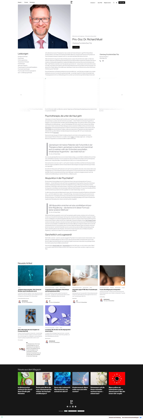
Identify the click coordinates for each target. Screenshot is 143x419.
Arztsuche (92, 2)
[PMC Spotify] (75, 406)
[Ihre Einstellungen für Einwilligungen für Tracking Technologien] (2, 417)
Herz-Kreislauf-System (91, 220)
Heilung (72, 137)
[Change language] (116, 3)
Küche (49, 129)
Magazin (19, 2)
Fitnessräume (48, 127)
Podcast (26, 2)
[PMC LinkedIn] (73, 406)
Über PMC (100, 2)
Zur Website (76, 47)
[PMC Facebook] (67, 406)
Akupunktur (56, 132)
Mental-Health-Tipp (57, 245)
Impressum (61, 411)
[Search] (114, 3)
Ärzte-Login (121, 2)
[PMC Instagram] (70, 406)
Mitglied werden (107, 2)
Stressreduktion (66, 245)
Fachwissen (32, 2)
